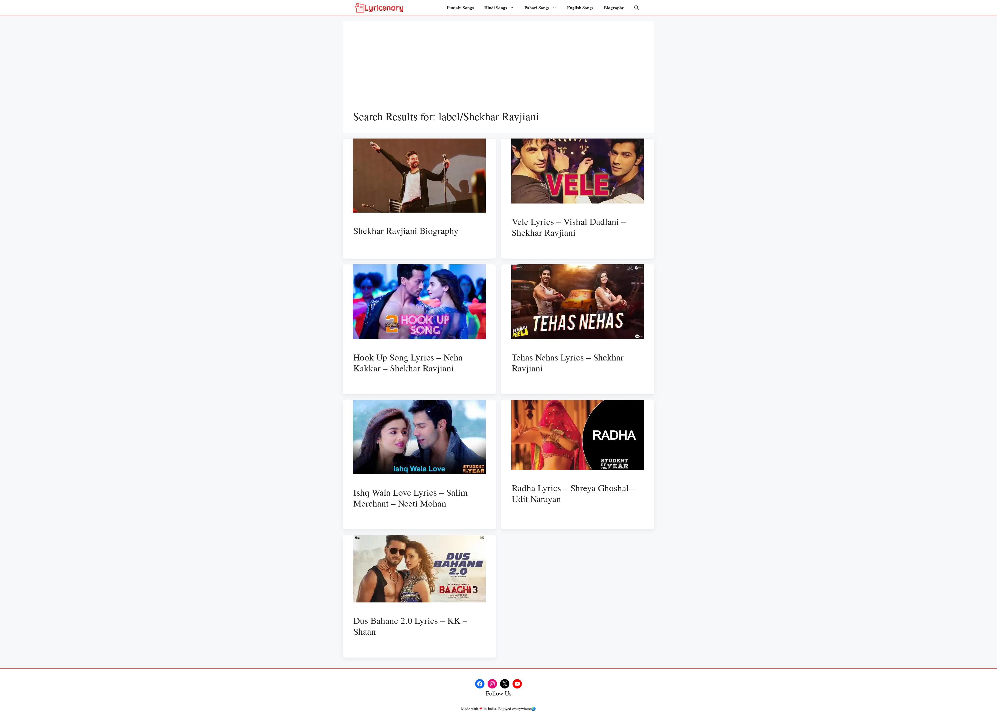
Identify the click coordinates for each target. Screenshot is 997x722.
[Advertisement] (498, 70)
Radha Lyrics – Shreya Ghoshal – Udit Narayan (574, 493)
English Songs (580, 7)
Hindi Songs (495, 7)
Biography (614, 7)
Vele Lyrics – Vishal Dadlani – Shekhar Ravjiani (569, 226)
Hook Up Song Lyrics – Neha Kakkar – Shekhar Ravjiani (408, 362)
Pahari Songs (537, 7)
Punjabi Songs (460, 7)
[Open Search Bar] (636, 8)
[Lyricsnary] (379, 8)
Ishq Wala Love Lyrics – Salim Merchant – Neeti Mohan (410, 497)
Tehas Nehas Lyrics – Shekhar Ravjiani (568, 362)
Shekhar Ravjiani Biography (406, 230)
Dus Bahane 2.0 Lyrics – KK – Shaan (410, 625)
